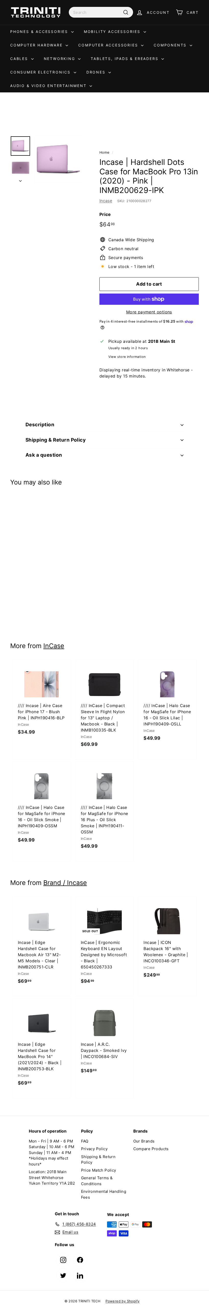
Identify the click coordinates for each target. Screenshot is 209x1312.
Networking (60, 58)
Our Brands (144, 1141)
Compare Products (151, 1148)
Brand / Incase (65, 882)
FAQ (84, 1141)
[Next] (20, 179)
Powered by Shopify (122, 1301)
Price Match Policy (98, 1170)
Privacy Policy (94, 1148)
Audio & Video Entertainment (49, 85)
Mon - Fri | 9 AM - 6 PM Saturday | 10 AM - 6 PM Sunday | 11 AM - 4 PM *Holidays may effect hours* (51, 1153)
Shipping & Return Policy (55, 440)
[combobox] (101, 12)
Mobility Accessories (113, 31)
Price (105, 214)
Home (104, 152)
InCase (53, 646)
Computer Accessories (109, 45)
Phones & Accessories (40, 31)
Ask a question (43, 455)
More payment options (149, 311)
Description (39, 425)
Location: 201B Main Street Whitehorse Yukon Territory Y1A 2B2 (52, 1177)
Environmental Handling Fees (103, 1194)
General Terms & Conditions (97, 1180)
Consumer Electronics (41, 72)
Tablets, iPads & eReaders (125, 58)
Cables (20, 58)
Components (171, 45)
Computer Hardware (37, 45)
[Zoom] (58, 160)
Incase (105, 200)
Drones (96, 72)
